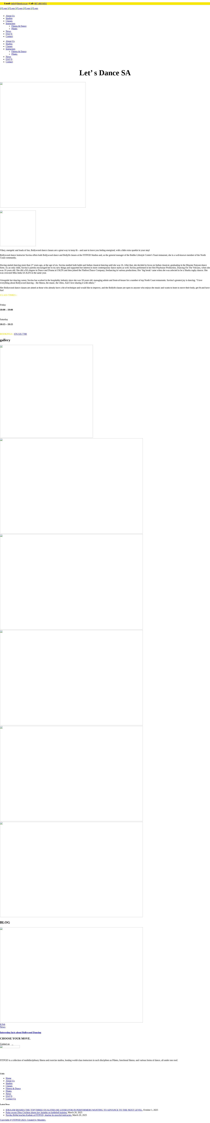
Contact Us (11, 1099)
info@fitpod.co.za (19, 3)
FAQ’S (9, 1096)
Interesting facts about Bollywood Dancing (20, 1032)
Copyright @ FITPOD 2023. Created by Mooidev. (23, 1120)
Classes (9, 1086)
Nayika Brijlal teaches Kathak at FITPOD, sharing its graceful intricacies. (39, 1115)
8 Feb (2, 1024)
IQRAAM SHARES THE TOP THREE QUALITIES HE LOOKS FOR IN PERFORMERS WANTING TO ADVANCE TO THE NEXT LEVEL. (74, 1110)
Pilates (9, 1091)
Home (8, 1078)
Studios (9, 1083)
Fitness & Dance (13, 1088)
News (2, 1027)
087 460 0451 (40, 3)
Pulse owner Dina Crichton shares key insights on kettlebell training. (36, 1112)
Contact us (5, 1044)
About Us (10, 1081)
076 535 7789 (20, 334)
